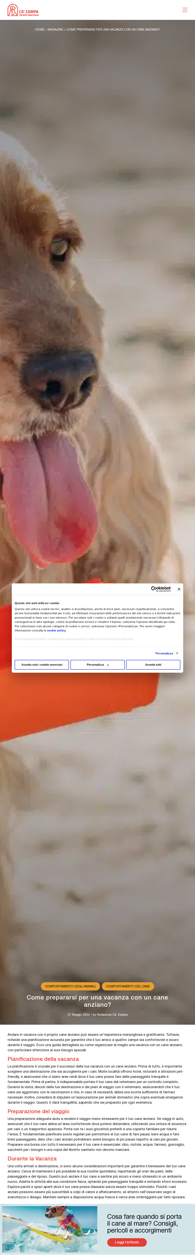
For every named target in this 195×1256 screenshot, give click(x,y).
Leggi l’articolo (127, 1242)
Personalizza (164, 653)
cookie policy (56, 630)
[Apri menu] (184, 10)
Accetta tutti (153, 664)
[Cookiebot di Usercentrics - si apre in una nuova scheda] (154, 589)
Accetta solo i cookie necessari (41, 664)
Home (39, 29)
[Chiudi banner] (179, 589)
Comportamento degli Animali (70, 986)
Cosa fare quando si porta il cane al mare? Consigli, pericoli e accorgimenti (144, 1224)
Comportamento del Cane (128, 986)
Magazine (55, 29)
